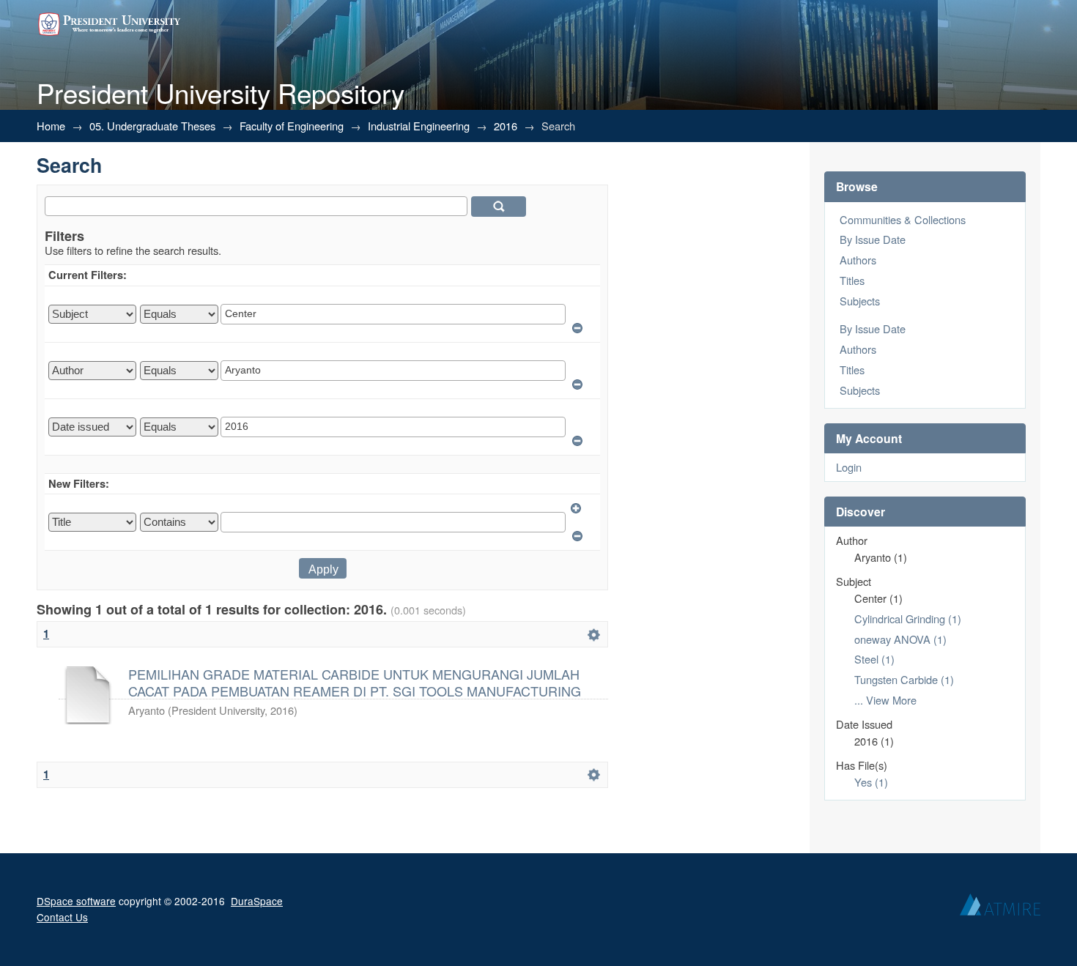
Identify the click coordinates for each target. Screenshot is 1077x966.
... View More (885, 699)
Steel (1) (874, 658)
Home (51, 125)
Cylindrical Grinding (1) (907, 618)
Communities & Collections (903, 219)
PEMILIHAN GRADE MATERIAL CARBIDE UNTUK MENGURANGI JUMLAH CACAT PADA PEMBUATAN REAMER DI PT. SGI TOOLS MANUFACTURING (354, 681)
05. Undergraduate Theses (152, 125)
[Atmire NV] (1000, 908)
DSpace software (76, 900)
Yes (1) (871, 781)
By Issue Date (873, 239)
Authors (858, 259)
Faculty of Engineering (292, 125)
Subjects (860, 300)
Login (849, 467)
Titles (852, 280)
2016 (505, 125)
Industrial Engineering (419, 125)
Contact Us (62, 917)
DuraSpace (257, 900)
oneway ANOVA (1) (900, 639)
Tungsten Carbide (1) (904, 679)
